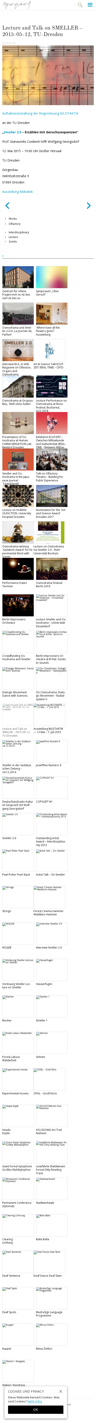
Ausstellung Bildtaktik (17, 191)
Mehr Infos (34, 1401)
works (13, 219)
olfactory (15, 224)
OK (35, 1409)
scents (13, 241)
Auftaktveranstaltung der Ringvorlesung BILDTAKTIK (40, 113)
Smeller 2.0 (12, 132)
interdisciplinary (19, 232)
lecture (13, 237)
